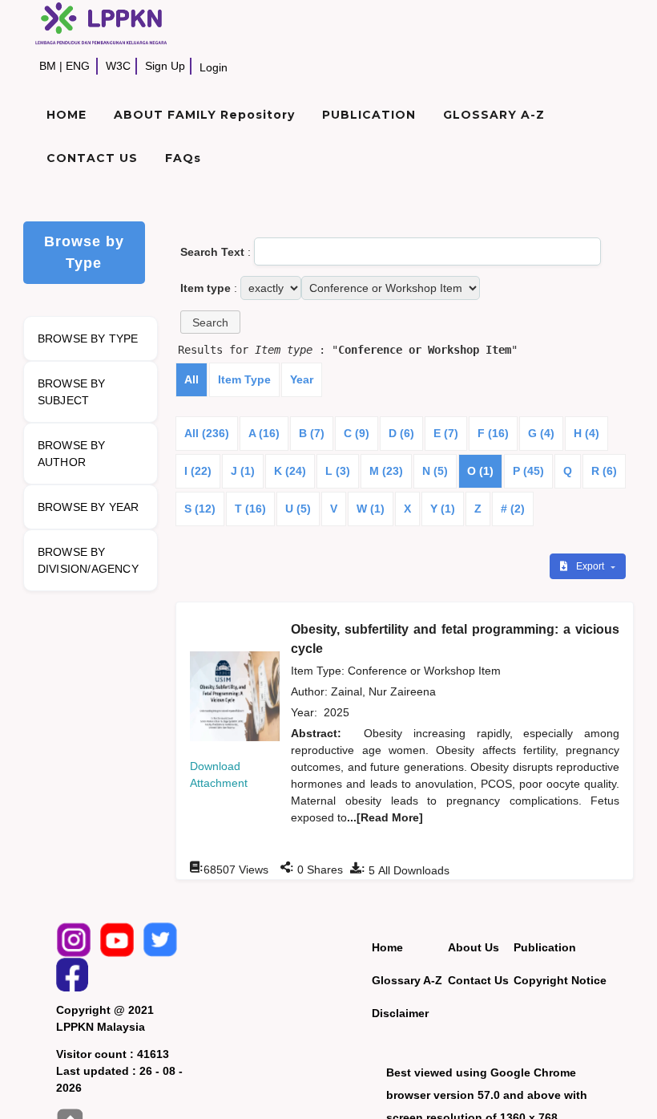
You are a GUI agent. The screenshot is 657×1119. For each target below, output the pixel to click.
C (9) (356, 433)
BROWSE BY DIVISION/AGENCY (88, 560)
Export (591, 566)
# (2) (513, 508)
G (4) (541, 433)
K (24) (290, 470)
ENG (78, 65)
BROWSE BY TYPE (88, 338)
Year (301, 379)
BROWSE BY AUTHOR (72, 453)
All (191, 379)
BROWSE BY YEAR (88, 507)
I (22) (198, 470)
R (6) (604, 470)
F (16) (493, 433)
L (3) (337, 470)
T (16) (250, 508)
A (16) (264, 433)
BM (47, 65)
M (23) (386, 470)
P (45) (528, 470)
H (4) (586, 433)
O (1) (480, 470)
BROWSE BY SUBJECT (72, 392)
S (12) (200, 508)
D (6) (401, 433)
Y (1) (442, 508)
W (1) (371, 508)
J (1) (243, 470)
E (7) (445, 433)
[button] (210, 322)
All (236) (206, 433)
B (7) (311, 433)
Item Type (244, 379)
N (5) (435, 470)
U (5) (298, 508)
